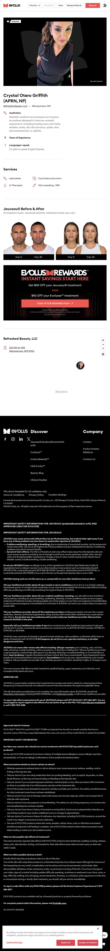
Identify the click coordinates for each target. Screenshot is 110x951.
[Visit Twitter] (29, 439)
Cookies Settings (57, 495)
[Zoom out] (103, 344)
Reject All (65, 943)
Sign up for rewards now (53, 303)
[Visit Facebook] (5, 439)
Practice (33, 5)
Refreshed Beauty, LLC (15, 106)
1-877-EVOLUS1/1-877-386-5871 (82, 700)
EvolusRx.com (59, 903)
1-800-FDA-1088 (17, 705)
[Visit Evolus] (15, 431)
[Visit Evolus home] (12, 5)
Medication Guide (64, 694)
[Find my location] (103, 354)
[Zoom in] (103, 340)
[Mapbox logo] (61, 391)
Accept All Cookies (88, 943)
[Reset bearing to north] (103, 349)
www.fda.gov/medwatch (93, 703)
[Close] (98, 929)
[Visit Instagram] (13, 439)
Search (93, 5)
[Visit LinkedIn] (21, 439)
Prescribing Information (14, 694)
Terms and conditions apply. (55, 310)
